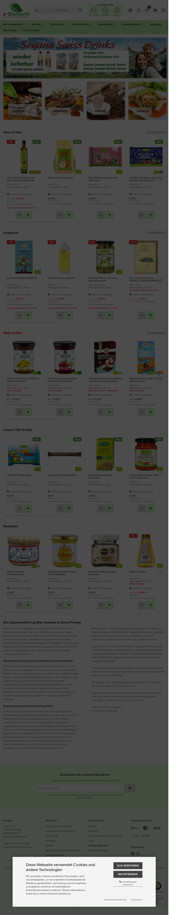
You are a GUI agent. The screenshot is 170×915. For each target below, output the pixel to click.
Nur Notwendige (128, 874)
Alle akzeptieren (128, 865)
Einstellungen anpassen (129, 883)
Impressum (136, 899)
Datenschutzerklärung (115, 899)
